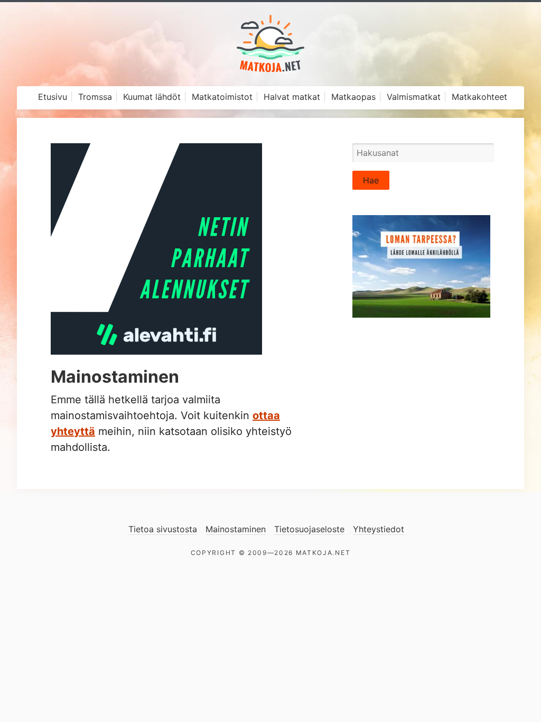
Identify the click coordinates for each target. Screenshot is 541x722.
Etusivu (52, 96)
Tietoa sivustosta (162, 529)
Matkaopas (353, 96)
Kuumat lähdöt (152, 96)
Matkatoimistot (222, 96)
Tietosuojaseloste (309, 529)
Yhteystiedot (378, 529)
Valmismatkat (414, 96)
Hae (371, 180)
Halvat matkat (292, 96)
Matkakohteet (479, 96)
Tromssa (95, 96)
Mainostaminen (236, 529)
